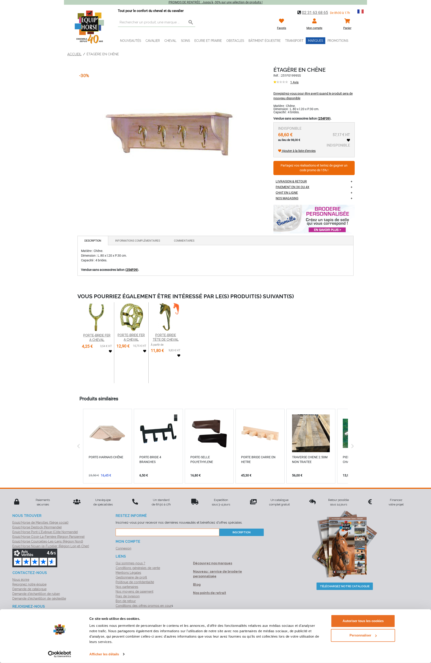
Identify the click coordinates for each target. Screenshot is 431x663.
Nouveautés (130, 40)
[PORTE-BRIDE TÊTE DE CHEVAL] (165, 317)
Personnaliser (360, 635)
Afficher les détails (104, 654)
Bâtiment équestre (264, 40)
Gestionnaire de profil (131, 577)
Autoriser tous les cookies (363, 621)
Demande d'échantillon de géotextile (39, 598)
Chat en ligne (287, 192)
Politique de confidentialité (135, 582)
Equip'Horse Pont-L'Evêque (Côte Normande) (45, 532)
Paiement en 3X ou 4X (292, 187)
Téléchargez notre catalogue (344, 586)
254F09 (324, 118)
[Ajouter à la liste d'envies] (348, 140)
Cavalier (152, 40)
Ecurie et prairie (208, 40)
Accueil (74, 54)
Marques (315, 40)
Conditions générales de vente (138, 568)
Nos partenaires (127, 587)
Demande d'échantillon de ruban (36, 594)
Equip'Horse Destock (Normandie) (37, 527)
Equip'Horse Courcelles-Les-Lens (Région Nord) (47, 541)
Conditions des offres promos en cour (144, 605)
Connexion (123, 548)
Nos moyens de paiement (134, 591)
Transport (294, 40)
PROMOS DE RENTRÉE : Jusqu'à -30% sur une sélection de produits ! (216, 2)
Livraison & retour (291, 181)
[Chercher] (190, 22)
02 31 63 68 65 (315, 12)
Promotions (338, 40)
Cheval (170, 40)
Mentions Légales (128, 572)
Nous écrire (20, 579)
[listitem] (107, 446)
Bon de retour (126, 601)
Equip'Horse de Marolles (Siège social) (40, 522)
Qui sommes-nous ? (130, 563)
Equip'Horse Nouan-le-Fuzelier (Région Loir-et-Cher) (50, 546)
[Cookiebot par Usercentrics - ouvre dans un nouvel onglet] (59, 654)
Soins (185, 40)
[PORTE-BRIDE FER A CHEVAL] (97, 317)
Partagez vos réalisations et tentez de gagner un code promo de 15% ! (314, 168)
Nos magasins (287, 198)
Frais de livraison (128, 596)
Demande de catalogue (29, 589)
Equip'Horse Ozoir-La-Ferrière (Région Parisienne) (48, 536)
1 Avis (294, 82)
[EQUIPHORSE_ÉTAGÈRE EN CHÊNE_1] (169, 132)
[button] (78, 446)
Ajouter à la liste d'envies (298, 151)
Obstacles (235, 40)
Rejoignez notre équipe (29, 584)
